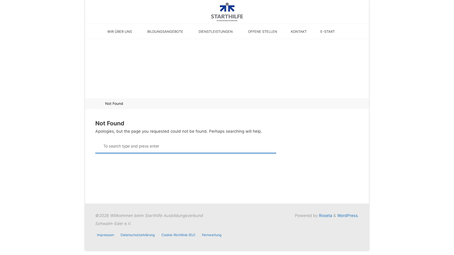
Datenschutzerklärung (138, 235)
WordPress (347, 215)
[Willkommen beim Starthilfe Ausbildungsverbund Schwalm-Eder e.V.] (227, 11)
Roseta (325, 215)
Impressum (105, 235)
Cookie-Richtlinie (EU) (178, 235)
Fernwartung (212, 235)
